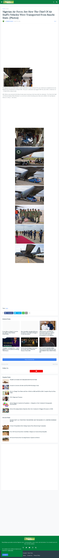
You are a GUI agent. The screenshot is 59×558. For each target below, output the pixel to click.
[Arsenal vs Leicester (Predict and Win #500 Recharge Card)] (6, 387)
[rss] (36, 547)
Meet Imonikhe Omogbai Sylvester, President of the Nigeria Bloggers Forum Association (29, 333)
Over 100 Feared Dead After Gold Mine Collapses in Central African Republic (28, 431)
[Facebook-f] (9, 371)
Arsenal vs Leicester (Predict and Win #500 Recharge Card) (24, 385)
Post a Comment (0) (29, 359)
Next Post (55, 364)
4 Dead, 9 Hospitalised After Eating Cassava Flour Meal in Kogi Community (28, 425)
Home (4, 8)
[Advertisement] (29, 45)
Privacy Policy (37, 555)
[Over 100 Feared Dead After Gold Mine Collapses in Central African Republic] (6, 433)
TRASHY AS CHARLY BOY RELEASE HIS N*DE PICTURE (23, 379)
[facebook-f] (23, 547)
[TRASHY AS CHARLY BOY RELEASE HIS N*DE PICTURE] (6, 381)
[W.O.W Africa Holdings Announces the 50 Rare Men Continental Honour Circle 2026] (29, 342)
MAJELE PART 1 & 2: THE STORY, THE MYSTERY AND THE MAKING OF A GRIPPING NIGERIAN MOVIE (33, 420)
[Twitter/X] (22, 371)
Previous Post (5, 364)
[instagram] (32, 547)
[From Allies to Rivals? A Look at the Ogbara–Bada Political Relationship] (11, 325)
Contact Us (29, 555)
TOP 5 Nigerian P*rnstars (16, 397)
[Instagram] (50, 371)
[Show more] (29, 313)
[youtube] (36, 371)
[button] (1, 2)
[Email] (26, 313)
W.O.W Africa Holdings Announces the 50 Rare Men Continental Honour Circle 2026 (29, 349)
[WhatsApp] (23, 313)
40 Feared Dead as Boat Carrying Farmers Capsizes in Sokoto (25, 437)
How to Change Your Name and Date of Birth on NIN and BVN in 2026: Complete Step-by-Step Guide (33, 392)
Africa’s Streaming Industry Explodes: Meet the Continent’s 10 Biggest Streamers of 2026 (31, 409)
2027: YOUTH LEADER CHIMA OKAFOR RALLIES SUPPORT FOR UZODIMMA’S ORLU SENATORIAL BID (47, 350)
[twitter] (26, 547)
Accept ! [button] (5, 554)
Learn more (10, 550)
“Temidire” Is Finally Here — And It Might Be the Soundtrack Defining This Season (11, 349)
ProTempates (36, 553)
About (24, 555)
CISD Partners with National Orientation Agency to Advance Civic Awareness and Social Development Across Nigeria (46, 333)
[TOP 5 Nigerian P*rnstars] (6, 399)
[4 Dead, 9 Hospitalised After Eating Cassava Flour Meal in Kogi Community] (6, 427)
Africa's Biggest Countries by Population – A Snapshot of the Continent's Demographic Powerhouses (31, 403)
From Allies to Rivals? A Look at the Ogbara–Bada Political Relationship (10, 333)
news (7, 8)
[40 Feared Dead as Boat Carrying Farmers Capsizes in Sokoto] (6, 439)
